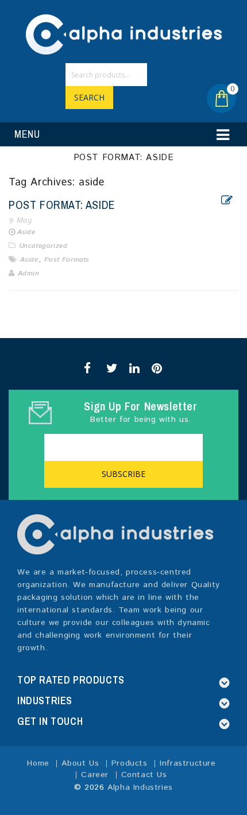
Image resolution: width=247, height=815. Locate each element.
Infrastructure (187, 763)
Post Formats (66, 260)
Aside (26, 232)
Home (38, 763)
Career (95, 775)
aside (29, 260)
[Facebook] (87, 368)
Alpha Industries (140, 787)
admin (29, 273)
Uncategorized (43, 246)
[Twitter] (110, 368)
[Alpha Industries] (124, 34)
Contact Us (144, 775)
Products (129, 763)
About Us (80, 763)
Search (89, 97)
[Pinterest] (155, 368)
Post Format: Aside (62, 204)
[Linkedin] (133, 368)
